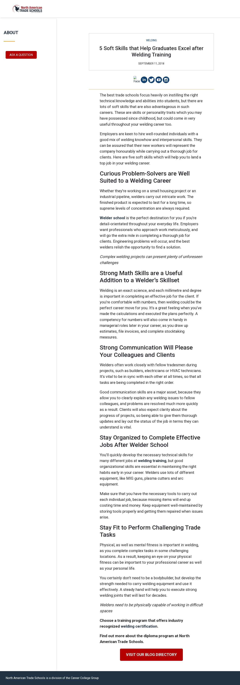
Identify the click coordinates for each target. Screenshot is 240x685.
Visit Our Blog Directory (151, 654)
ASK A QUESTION (21, 55)
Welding (151, 40)
